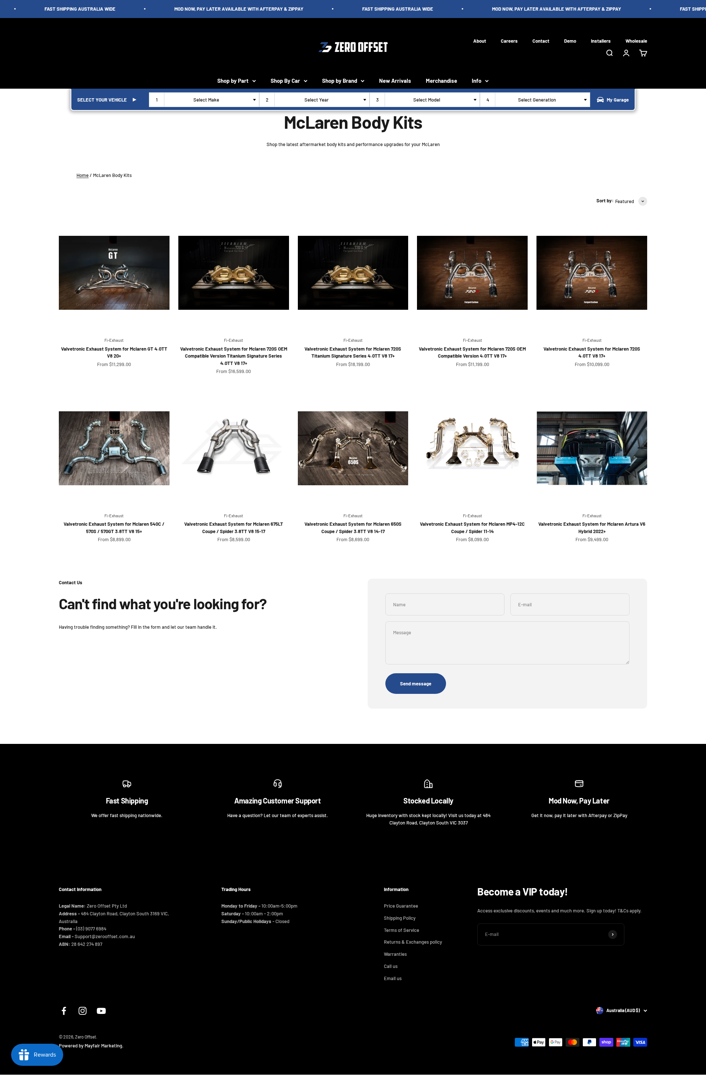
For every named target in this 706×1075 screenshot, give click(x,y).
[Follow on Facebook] (64, 1011)
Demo (570, 40)
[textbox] (208, 100)
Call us (390, 966)
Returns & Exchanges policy (413, 942)
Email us (393, 978)
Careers (509, 40)
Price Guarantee (401, 906)
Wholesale (636, 40)
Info (476, 80)
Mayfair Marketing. (104, 1046)
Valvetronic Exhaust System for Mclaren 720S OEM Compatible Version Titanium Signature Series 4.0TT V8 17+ (233, 356)
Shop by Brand (339, 80)
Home (82, 175)
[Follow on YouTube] (101, 1011)
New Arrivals (395, 80)
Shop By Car (285, 80)
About (479, 40)
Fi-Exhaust (114, 340)
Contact (540, 40)
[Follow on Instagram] (83, 1011)
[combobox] (204, 99)
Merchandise (441, 80)
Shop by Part (233, 80)
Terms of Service (401, 930)
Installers (601, 40)
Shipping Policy (400, 918)
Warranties (395, 954)
